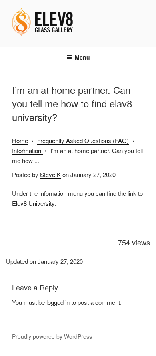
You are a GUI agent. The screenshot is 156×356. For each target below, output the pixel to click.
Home (20, 140)
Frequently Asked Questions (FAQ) (83, 140)
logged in (58, 302)
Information (27, 150)
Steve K (50, 174)
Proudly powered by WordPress (52, 336)
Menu (82, 57)
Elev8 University (33, 203)
